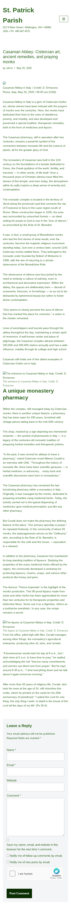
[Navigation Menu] (63, 19)
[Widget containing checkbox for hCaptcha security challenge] (35, 873)
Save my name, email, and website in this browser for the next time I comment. (32, 847)
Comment (14, 795)
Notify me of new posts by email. (30, 862)
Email (11, 765)
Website (12, 780)
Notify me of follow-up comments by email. (36, 855)
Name (11, 749)
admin (9, 68)
